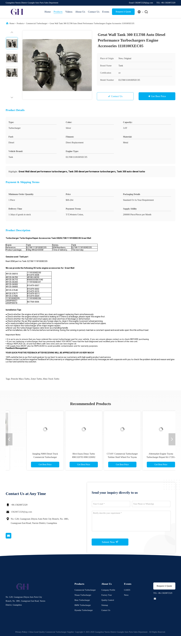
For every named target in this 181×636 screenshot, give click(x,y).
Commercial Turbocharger (36, 23)
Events (105, 11)
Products (58, 11)
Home (48, 11)
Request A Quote (123, 11)
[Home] (17, 12)
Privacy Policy (21, 632)
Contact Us (93, 11)
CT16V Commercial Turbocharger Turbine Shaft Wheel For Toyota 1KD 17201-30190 (109, 457)
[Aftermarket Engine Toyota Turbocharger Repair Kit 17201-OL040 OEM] (148, 429)
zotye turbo (36, 379)
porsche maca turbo (20, 379)
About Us (80, 11)
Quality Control (107, 600)
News (126, 595)
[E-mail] (12, 538)
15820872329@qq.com (21, 512)
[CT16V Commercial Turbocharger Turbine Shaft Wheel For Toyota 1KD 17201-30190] (110, 429)
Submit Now (109, 542)
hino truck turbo (51, 379)
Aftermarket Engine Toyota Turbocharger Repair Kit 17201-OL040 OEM (148, 457)
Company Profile (108, 590)
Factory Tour (106, 595)
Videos (68, 11)
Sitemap (104, 605)
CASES (127, 590)
